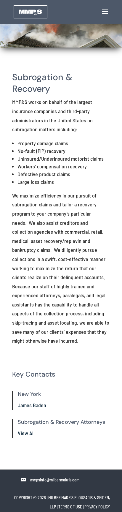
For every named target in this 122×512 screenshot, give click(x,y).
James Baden (32, 405)
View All (26, 433)
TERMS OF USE (70, 506)
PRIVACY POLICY (97, 506)
